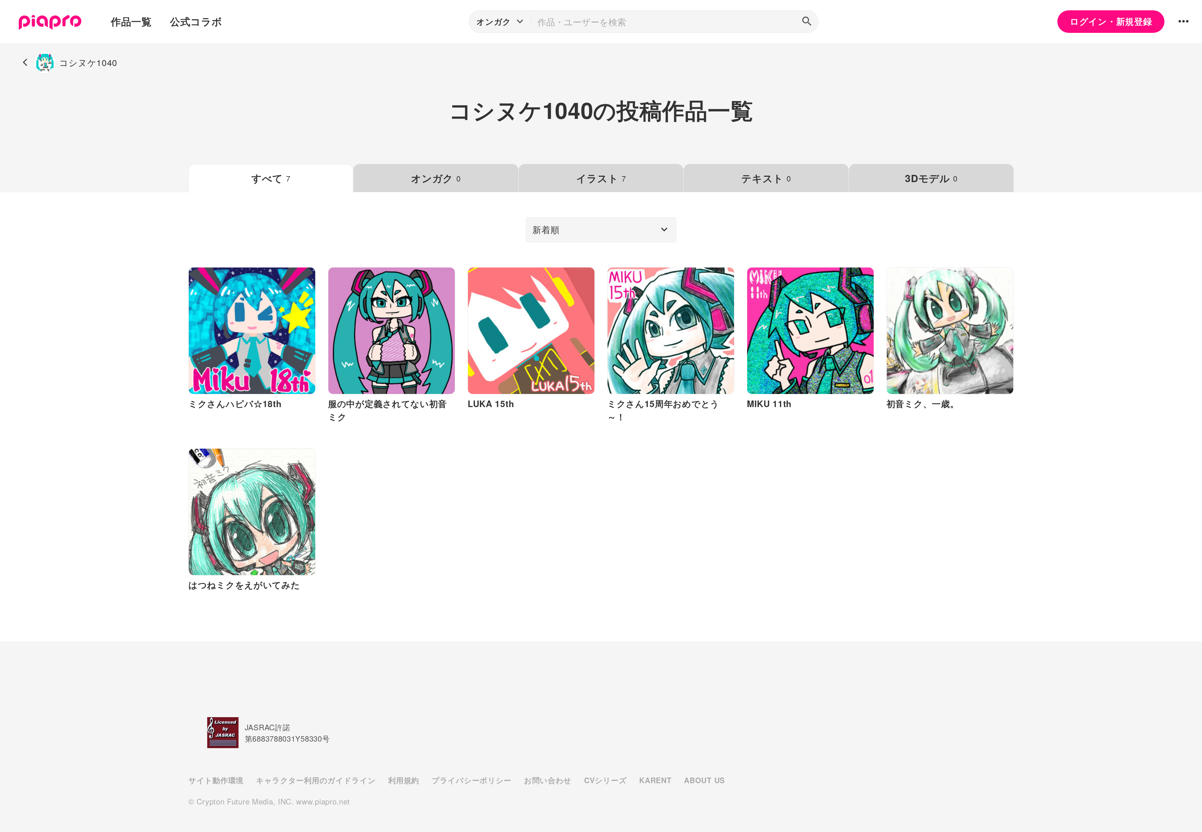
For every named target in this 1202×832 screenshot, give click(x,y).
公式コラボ (196, 21)
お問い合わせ (548, 780)
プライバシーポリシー (471, 780)
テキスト (766, 178)
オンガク (435, 178)
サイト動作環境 (216, 780)
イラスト (601, 178)
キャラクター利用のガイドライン (316, 780)
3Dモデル (931, 178)
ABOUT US (704, 780)
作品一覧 (131, 21)
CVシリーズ (605, 780)
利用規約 (403, 780)
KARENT (655, 780)
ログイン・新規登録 (1111, 21)
